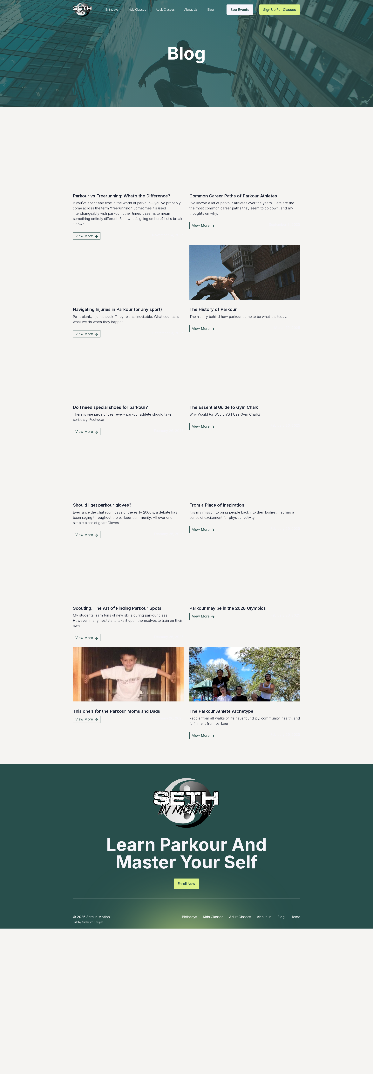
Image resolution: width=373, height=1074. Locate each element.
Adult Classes (165, 9)
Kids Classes (137, 9)
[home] (82, 9)
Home (295, 917)
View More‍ (86, 236)
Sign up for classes (279, 10)
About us (191, 9)
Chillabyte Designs (92, 922)
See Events (240, 10)
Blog (210, 9)
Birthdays (112, 9)
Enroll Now (186, 884)
